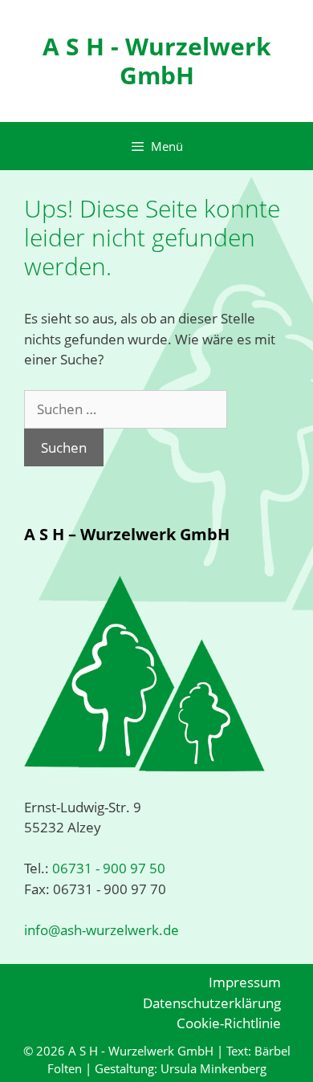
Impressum (245, 982)
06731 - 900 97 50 (107, 868)
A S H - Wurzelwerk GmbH (157, 61)
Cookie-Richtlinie (229, 1023)
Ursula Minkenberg (213, 1068)
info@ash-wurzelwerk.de (101, 930)
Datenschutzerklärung (212, 1003)
